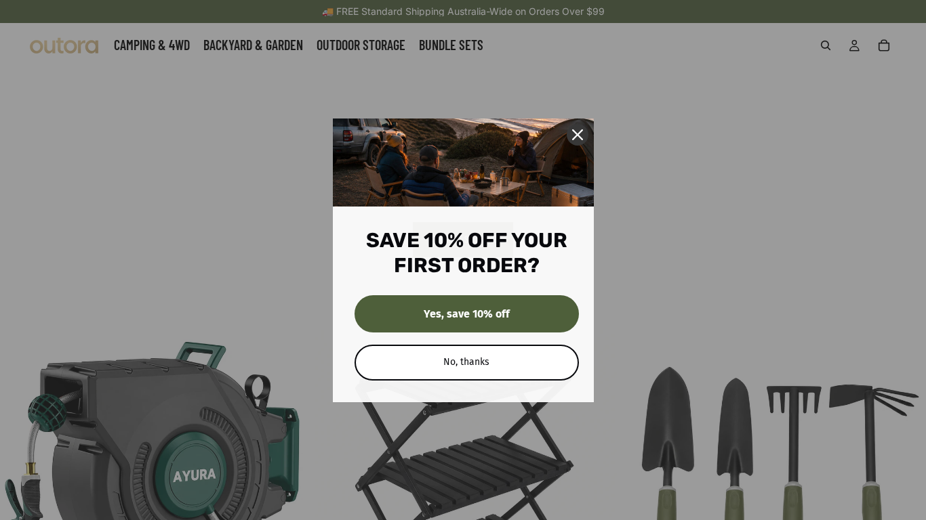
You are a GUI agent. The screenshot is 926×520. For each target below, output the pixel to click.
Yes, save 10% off (467, 313)
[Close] (577, 134)
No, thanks (466, 362)
